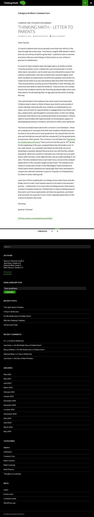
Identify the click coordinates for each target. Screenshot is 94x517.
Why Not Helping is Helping (14, 320)
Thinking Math (11, 3)
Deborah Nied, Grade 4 (12, 265)
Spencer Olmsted (41, 36)
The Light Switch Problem (14, 307)
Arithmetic (8, 452)
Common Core (24, 23)
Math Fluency (9, 469)
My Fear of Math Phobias (23, 358)
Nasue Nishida (9, 350)
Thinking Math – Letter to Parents (45, 29)
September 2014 (10, 414)
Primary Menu (91, 3)
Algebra (7, 447)
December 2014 (10, 401)
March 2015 (8, 387)
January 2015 (9, 396)
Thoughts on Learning (41, 23)
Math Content (9, 461)
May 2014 (7, 418)
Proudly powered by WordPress (14, 514)
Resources (8, 272)
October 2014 (9, 409)
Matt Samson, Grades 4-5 (13, 267)
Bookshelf (7, 274)
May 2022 (7, 374)
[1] (58, 136)
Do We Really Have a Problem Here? (17, 316)
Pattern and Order (11, 325)
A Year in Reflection (11, 312)
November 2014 (10, 405)
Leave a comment (58, 36)
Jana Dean (8, 345)
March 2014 (8, 427)
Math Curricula (9, 465)
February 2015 (9, 392)
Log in (6, 490)
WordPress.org (9, 503)
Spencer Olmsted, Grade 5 (14, 261)
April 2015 (8, 383)
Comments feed (10, 498)
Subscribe (10, 292)
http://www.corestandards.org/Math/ (36, 218)
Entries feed (8, 494)
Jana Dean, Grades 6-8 (12, 263)
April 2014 (8, 423)
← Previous (41, 231)
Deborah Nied (9, 354)
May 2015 (7, 379)
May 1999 (7, 431)
